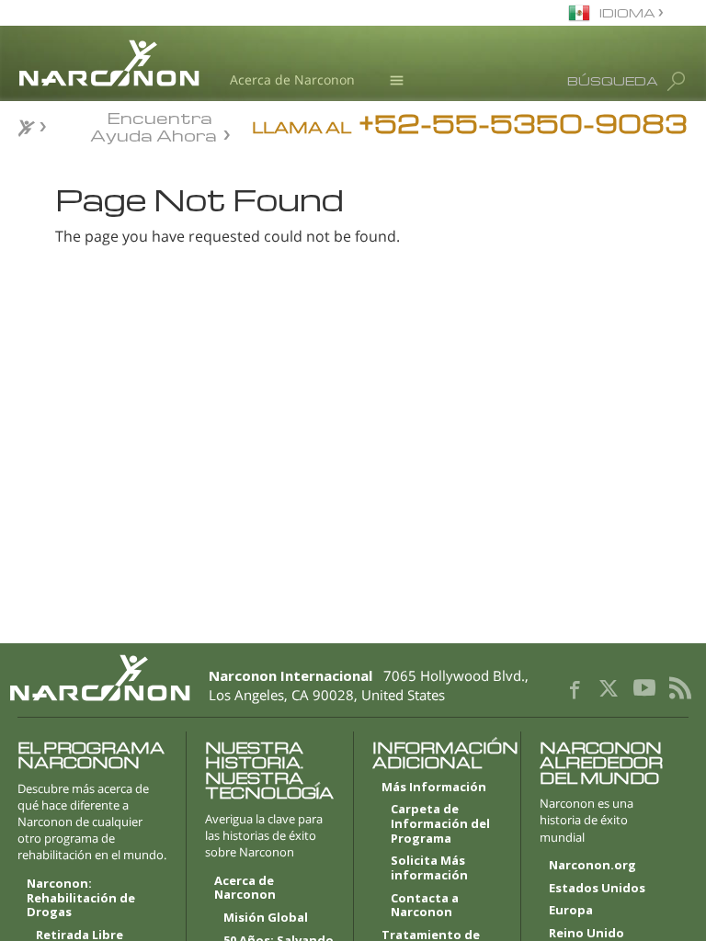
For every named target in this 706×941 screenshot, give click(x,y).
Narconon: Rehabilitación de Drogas (81, 898)
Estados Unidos (597, 888)
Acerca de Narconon (292, 79)
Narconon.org (592, 865)
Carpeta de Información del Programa (440, 823)
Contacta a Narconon (425, 906)
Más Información (433, 787)
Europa (571, 910)
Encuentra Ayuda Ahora (153, 125)
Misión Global (265, 918)
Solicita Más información (429, 868)
